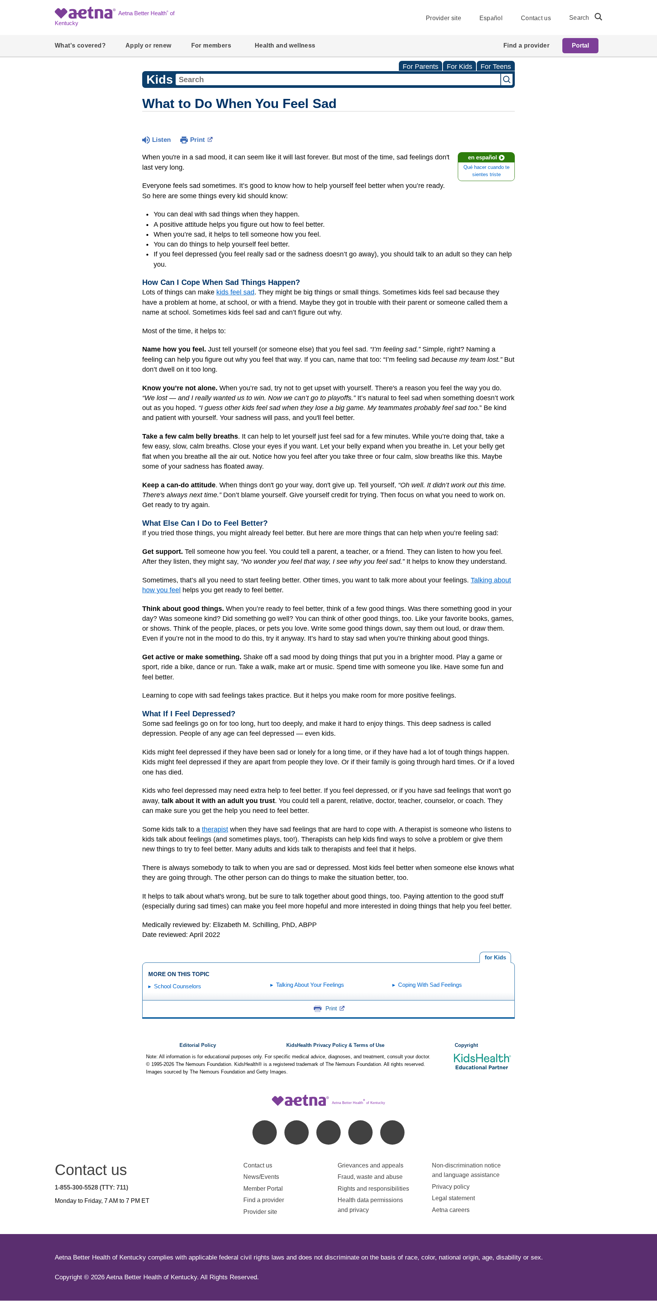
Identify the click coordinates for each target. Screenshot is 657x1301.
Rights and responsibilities (373, 1188)
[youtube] (392, 1132)
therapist (215, 829)
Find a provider (263, 1200)
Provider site (443, 18)
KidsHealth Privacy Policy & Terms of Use (335, 1045)
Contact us (536, 18)
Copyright (466, 1045)
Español (491, 18)
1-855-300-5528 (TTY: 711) (91, 1187)
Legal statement (454, 1198)
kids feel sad (235, 292)
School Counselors (177, 986)
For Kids (459, 66)
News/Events (261, 1177)
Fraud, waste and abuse (370, 1177)
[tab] (495, 957)
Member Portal (263, 1188)
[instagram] (360, 1132)
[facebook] (264, 1132)
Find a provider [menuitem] (526, 45)
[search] (595, 17)
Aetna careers (451, 1210)
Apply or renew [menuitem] (148, 45)
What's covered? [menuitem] (80, 45)
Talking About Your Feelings (310, 984)
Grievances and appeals (370, 1165)
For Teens (496, 66)
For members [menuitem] (211, 45)
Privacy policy (451, 1186)
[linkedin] (296, 1132)
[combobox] (338, 79)
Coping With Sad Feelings (430, 984)
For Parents (420, 66)
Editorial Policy (197, 1045)
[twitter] (328, 1132)
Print (197, 139)
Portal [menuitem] (580, 45)
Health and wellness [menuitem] (285, 45)
